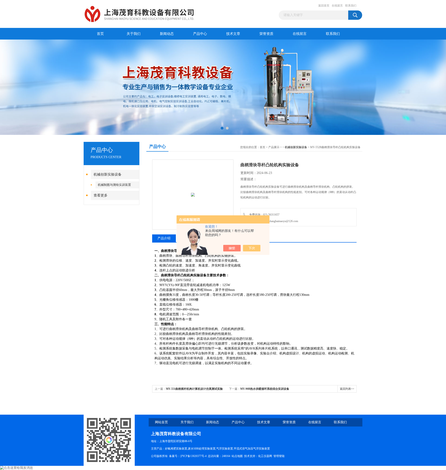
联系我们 (350, 5)
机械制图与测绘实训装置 (114, 185)
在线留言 (337, 5)
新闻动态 (167, 34)
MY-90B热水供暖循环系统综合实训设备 (264, 388)
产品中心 (200, 34)
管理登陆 (279, 456)
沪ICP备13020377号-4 (193, 456)
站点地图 (237, 456)
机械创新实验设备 (107, 174)
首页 (100, 34)
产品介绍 (164, 238)
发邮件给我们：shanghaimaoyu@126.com (273, 221)
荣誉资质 (266, 34)
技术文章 (233, 34)
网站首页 (161, 422)
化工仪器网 (265, 456)
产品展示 (273, 147)
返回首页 (323, 5)
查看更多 (101, 195)
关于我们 (134, 34)
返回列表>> (347, 388)
